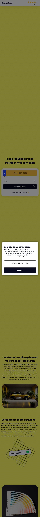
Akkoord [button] (20, 270)
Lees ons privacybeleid (20, 256)
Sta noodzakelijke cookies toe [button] (20, 263)
